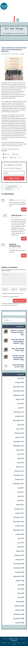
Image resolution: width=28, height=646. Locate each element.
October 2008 (19, 623)
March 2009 (20, 602)
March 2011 (20, 505)
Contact (24, 642)
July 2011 (21, 488)
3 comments (21, 54)
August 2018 (20, 399)
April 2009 (20, 597)
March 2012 (20, 467)
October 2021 (19, 382)
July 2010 (21, 538)
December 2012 (19, 441)
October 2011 (19, 479)
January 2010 (19, 559)
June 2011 (21, 492)
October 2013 (19, 416)
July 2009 (21, 585)
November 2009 (18, 568)
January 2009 (19, 610)
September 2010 (18, 530)
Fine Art (10, 642)
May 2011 (21, 496)
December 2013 (19, 412)
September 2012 (18, 446)
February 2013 (19, 433)
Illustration (4, 642)
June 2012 (21, 454)
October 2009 (19, 572)
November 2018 (18, 391)
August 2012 (20, 450)
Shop (14, 644)
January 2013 (19, 437)
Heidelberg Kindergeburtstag (14, 245)
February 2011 (19, 509)
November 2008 (18, 618)
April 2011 (20, 500)
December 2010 (19, 517)
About (18, 642)
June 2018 (21, 403)
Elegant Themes (13, 638)
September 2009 (18, 576)
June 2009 (21, 589)
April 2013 (20, 425)
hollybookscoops (16, 215)
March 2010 (20, 551)
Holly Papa (5, 54)
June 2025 (21, 378)
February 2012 (19, 471)
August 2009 (20, 580)
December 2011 (19, 475)
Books (14, 642)
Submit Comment (20, 301)
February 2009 (19, 606)
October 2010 (19, 526)
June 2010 (21, 543)
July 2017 (21, 408)
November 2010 (18, 521)
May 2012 (21, 458)
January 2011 (19, 513)
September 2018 (18, 395)
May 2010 (21, 547)
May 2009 (21, 593)
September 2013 (18, 420)
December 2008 (19, 614)
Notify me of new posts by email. (11, 296)
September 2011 (18, 484)
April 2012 (20, 462)
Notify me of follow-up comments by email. (13, 293)
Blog (17, 54)
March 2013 (20, 429)
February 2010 (19, 555)
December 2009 (19, 564)
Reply (24, 209)
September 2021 (18, 387)
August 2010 (20, 534)
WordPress (14, 640)
